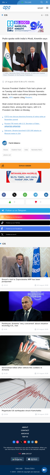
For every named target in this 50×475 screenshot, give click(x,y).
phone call (7, 155)
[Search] (42, 2)
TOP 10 (25, 437)
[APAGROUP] (25, 453)
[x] (21, 442)
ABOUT (25, 427)
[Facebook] (14, 442)
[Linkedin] (32, 442)
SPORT (40, 8)
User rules (19, 468)
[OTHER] (46, 8)
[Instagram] (17, 442)
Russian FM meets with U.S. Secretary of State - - (22, 125)
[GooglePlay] (17, 459)
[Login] (47, 2)
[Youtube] (25, 442)
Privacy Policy (30, 468)
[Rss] (36, 442)
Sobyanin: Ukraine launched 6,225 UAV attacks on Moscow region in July (22, 132)
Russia (5, 150)
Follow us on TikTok (13, 223)
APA (11, 97)
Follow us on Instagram (14, 217)
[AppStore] (32, 459)
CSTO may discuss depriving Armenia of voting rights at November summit (24, 118)
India (26, 150)
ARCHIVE (25, 433)
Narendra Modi (36, 150)
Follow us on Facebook (14, 229)
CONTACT (25, 430)
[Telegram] (28, 442)
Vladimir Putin (16, 150)
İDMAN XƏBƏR (25, 166)
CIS (46, 15)
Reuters (28, 97)
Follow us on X (11, 234)
